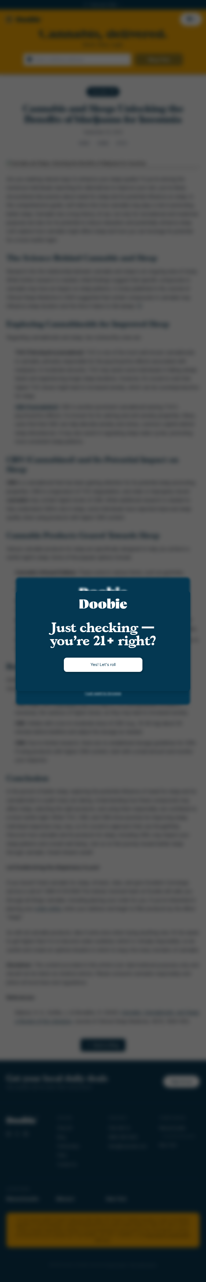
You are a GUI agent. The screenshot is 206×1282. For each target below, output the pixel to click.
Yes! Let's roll (103, 664)
